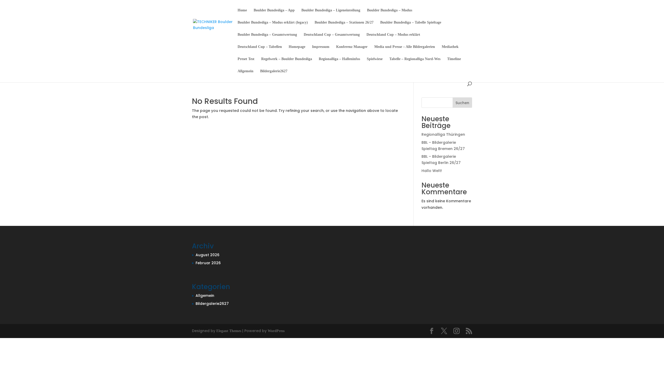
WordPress (276, 331)
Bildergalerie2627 (273, 71)
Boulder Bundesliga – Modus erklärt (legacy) (273, 22)
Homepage (297, 47)
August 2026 (207, 254)
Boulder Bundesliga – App (274, 10)
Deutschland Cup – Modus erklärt (393, 35)
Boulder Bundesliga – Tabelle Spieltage (410, 22)
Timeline (454, 59)
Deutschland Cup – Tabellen (260, 47)
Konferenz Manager (352, 47)
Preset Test (246, 59)
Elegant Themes (228, 331)
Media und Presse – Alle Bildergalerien (404, 47)
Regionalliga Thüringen (443, 134)
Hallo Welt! (431, 170)
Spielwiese (375, 59)
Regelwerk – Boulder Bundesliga (286, 59)
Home (242, 10)
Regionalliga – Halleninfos (339, 59)
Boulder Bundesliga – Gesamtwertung (267, 35)
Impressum (320, 47)
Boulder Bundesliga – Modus (389, 10)
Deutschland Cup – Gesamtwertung (332, 35)
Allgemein (245, 71)
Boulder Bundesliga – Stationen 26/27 (344, 22)
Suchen (462, 102)
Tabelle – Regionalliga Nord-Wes (414, 59)
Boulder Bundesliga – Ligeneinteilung (330, 10)
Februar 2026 (208, 263)
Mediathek (450, 47)
